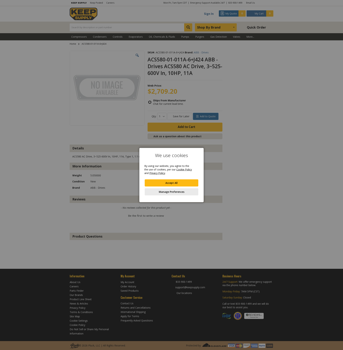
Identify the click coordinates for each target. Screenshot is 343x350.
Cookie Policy (184, 169)
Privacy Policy (157, 173)
